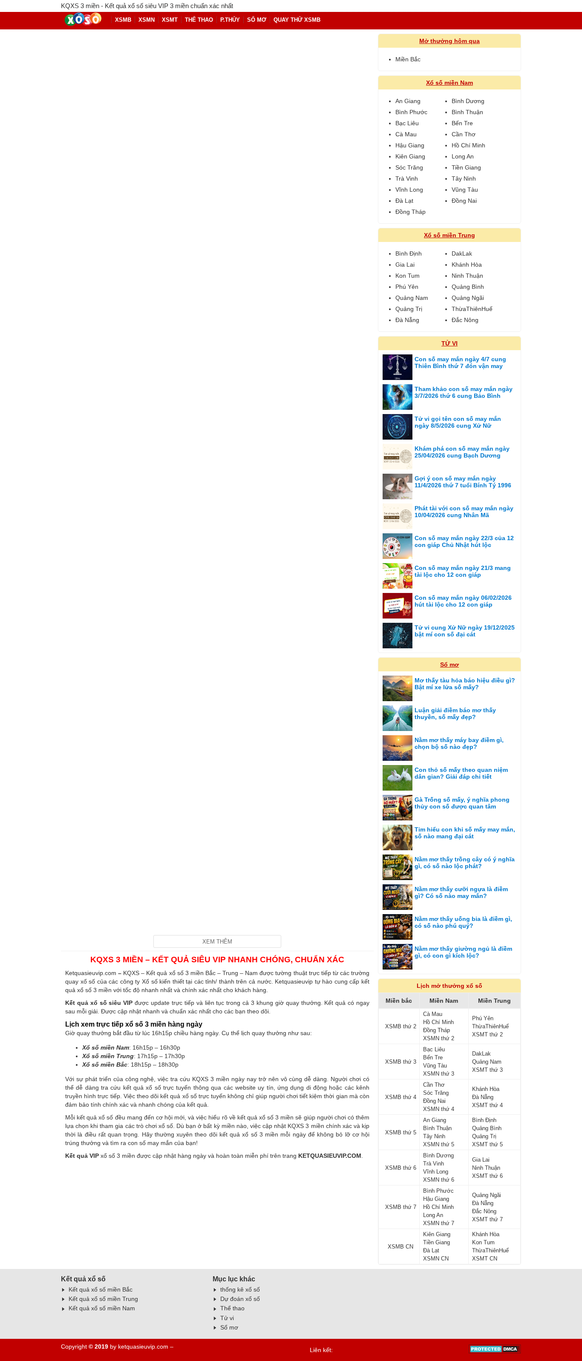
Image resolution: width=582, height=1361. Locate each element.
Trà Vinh (406, 178)
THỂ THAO (199, 20)
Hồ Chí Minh (468, 145)
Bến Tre (462, 123)
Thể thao (232, 1308)
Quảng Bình (468, 286)
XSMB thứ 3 (400, 1062)
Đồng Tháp (410, 211)
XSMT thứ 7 (487, 1219)
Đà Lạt (404, 200)
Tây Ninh (464, 178)
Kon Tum (407, 275)
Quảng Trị (408, 308)
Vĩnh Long (409, 189)
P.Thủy (230, 20)
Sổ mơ (256, 20)
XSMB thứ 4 (400, 1097)
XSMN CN (436, 1258)
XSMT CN (484, 1258)
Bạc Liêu (407, 123)
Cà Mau (406, 134)
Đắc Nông (465, 320)
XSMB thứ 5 (400, 1132)
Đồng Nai (464, 200)
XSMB (123, 20)
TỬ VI (449, 343)
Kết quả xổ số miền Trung (103, 1298)
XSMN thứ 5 (438, 1144)
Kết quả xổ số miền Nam (102, 1308)
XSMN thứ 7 (438, 1223)
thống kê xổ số (240, 1289)
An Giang (408, 101)
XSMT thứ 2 (487, 1034)
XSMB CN (400, 1246)
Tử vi (227, 1318)
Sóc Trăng (409, 167)
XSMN (146, 20)
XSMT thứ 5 (487, 1144)
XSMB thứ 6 (400, 1168)
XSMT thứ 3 (487, 1070)
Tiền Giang (466, 167)
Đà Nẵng (407, 320)
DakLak (462, 253)
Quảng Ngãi (468, 297)
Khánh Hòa (467, 264)
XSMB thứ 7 (400, 1207)
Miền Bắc (408, 59)
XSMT (170, 20)
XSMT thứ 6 (487, 1176)
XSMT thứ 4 (487, 1105)
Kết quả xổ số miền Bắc (101, 1289)
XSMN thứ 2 (438, 1038)
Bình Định (408, 253)
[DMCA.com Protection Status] (495, 1351)
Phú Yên (406, 286)
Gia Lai (405, 264)
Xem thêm (217, 941)
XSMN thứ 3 (438, 1073)
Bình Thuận (467, 112)
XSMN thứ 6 (438, 1180)
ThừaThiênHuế (472, 308)
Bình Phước (411, 112)
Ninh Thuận (467, 275)
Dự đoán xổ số (240, 1298)
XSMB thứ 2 (400, 1026)
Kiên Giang (410, 156)
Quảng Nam (411, 297)
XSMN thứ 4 (438, 1109)
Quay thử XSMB (297, 20)
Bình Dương (468, 101)
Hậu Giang (409, 145)
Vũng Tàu (465, 189)
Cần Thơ (463, 134)
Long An (463, 156)
